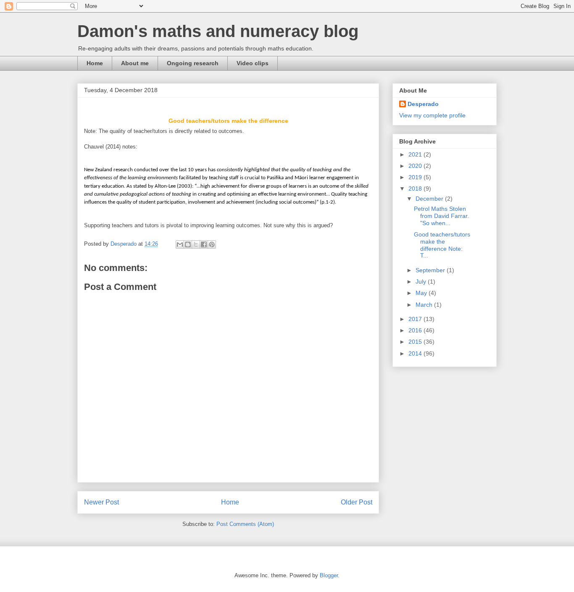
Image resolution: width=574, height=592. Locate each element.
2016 (416, 330)
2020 (416, 165)
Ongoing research (193, 63)
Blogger (329, 575)
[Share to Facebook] (204, 244)
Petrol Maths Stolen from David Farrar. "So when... (442, 215)
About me (135, 63)
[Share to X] (196, 244)
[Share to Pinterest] (212, 244)
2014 (416, 353)
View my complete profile (432, 115)
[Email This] (180, 244)
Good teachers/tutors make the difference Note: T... (442, 245)
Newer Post (101, 502)
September (431, 270)
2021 (416, 154)
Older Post (356, 502)
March (425, 304)
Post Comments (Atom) (245, 524)
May (422, 292)
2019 (416, 177)
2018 (416, 188)
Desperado (423, 104)
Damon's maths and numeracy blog (217, 31)
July (422, 281)
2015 (416, 341)
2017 (416, 319)
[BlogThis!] (188, 244)
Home (95, 63)
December (430, 198)
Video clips (253, 63)
